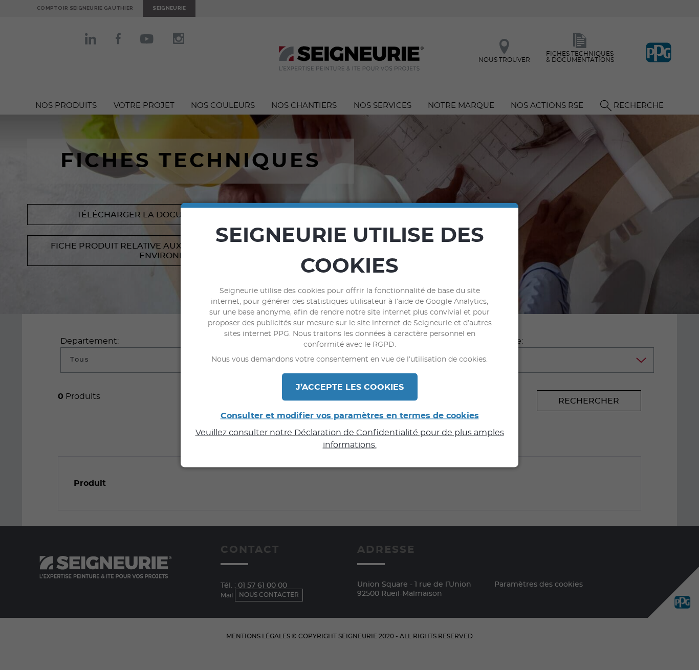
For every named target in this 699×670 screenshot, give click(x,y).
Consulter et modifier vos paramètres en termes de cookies (350, 416)
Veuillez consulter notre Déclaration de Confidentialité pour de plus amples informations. (349, 439)
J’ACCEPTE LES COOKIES (350, 387)
